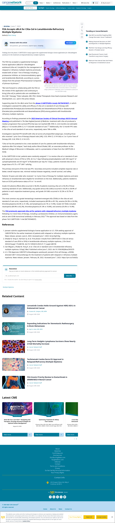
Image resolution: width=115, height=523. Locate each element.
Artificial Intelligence (61, 8)
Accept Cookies (101, 517)
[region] (57, 517)
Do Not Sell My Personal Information (57, 470)
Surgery (89, 8)
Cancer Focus (29, 8)
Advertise (57, 451)
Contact (57, 464)
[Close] (112, 517)
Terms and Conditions (57, 466)
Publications (65, 3)
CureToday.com (57, 453)
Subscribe (69, 276)
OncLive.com (57, 455)
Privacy (57, 468)
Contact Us (68, 509)
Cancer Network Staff (35, 347)
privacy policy (38, 279)
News (41, 3)
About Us (53, 509)
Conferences (57, 3)
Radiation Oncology (81, 8)
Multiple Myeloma (8, 287)
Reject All (89, 517)
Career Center (71, 8)
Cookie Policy (26, 521)
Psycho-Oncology (50, 8)
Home (45, 509)
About (57, 449)
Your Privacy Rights (57, 473)
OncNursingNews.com (57, 457)
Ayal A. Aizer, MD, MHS (36, 329)
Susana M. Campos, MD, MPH (38, 311)
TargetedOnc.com (57, 460)
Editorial (57, 462)
